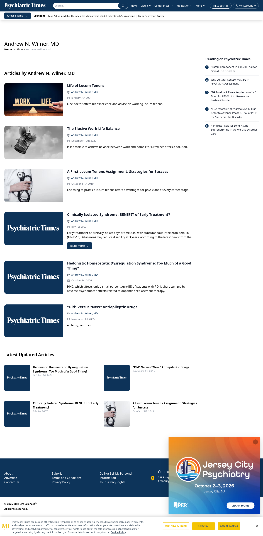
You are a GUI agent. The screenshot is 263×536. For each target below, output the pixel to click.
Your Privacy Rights (112, 482)
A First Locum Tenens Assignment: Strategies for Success (165, 405)
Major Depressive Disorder (151, 16)
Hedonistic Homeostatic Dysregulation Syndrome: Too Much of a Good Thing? (60, 369)
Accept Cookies (229, 526)
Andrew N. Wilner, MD (84, 92)
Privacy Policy (61, 482)
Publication (182, 5)
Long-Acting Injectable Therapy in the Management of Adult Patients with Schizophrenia (91, 16)
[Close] (257, 526)
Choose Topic (15, 15)
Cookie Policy (118, 532)
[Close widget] (255, 441)
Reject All (203, 526)
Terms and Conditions (67, 478)
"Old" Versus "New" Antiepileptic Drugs (161, 367)
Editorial (57, 473)
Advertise (10, 478)
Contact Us (11, 482)
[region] (131, 526)
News (134, 5)
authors (18, 49)
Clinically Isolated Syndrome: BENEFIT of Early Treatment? (65, 405)
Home (8, 49)
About (8, 473)
